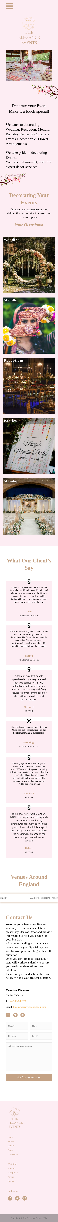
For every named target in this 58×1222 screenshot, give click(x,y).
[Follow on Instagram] (22, 1015)
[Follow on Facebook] (8, 1015)
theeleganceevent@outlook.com (29, 1006)
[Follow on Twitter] (15, 1015)
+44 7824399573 (17, 1001)
